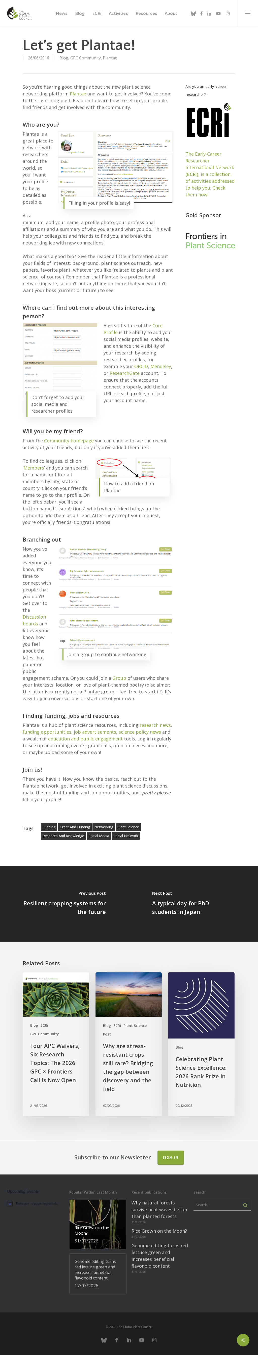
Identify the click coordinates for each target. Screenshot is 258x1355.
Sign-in (171, 1157)
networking (103, 827)
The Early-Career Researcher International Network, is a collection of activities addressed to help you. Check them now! (210, 174)
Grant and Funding (75, 827)
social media (98, 835)
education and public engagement (85, 739)
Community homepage (69, 441)
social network (125, 835)
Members (33, 468)
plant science (128, 827)
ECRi (44, 1025)
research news (155, 725)
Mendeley (160, 366)
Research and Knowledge (63, 835)
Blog (63, 58)
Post (107, 1034)
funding (49, 827)
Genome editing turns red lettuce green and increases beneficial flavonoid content (160, 1255)
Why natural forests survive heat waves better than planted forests (160, 1209)
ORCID (141, 366)
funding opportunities (47, 732)
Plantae (110, 58)
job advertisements (95, 732)
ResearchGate (125, 373)
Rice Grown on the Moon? (159, 1231)
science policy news (140, 732)
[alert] (35, 1203)
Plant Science (135, 1025)
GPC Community (85, 58)
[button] (248, 13)
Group (119, 678)
